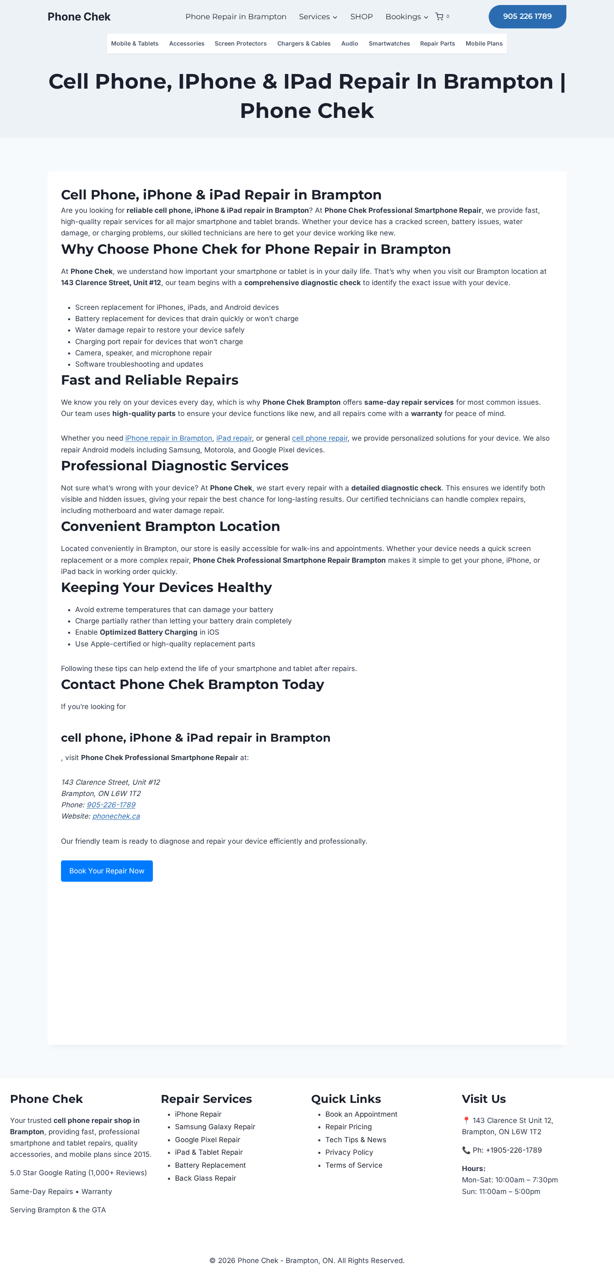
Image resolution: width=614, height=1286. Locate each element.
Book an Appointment (361, 1114)
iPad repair (234, 438)
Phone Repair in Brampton (236, 16)
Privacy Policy (349, 1152)
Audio (349, 43)
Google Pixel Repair (207, 1139)
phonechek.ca (116, 816)
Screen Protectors (241, 43)
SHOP (361, 16)
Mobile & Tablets (135, 43)
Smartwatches (389, 43)
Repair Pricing (348, 1127)
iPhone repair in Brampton (168, 438)
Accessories (187, 43)
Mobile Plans (484, 43)
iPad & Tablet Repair (209, 1152)
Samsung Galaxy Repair (215, 1127)
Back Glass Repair (205, 1178)
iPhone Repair (198, 1114)
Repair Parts (437, 43)
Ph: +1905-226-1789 (507, 1150)
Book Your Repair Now (107, 871)
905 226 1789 (527, 16)
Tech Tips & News (355, 1139)
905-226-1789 (110, 805)
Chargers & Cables (304, 43)
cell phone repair (320, 438)
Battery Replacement (210, 1165)
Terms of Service (354, 1165)
